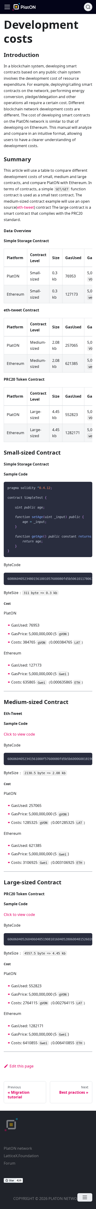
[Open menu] (84, 1197)
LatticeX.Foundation (21, 1155)
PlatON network (18, 1148)
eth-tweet (25, 207)
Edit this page (22, 1066)
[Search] (88, 7)
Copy (85, 487)
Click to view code (19, 734)
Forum (9, 1163)
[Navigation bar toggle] (7, 6)
